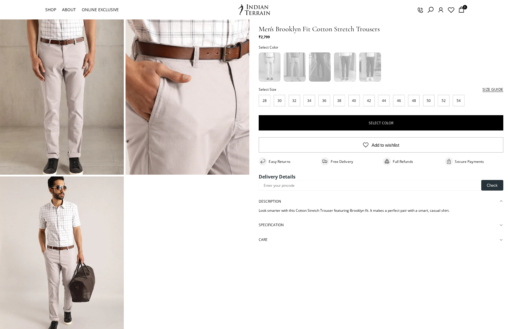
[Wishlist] (451, 9)
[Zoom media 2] (187, 96)
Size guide (492, 89)
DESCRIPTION (270, 201)
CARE (263, 239)
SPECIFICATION (271, 224)
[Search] (430, 9)
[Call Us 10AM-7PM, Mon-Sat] (420, 9)
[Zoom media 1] (62, 96)
